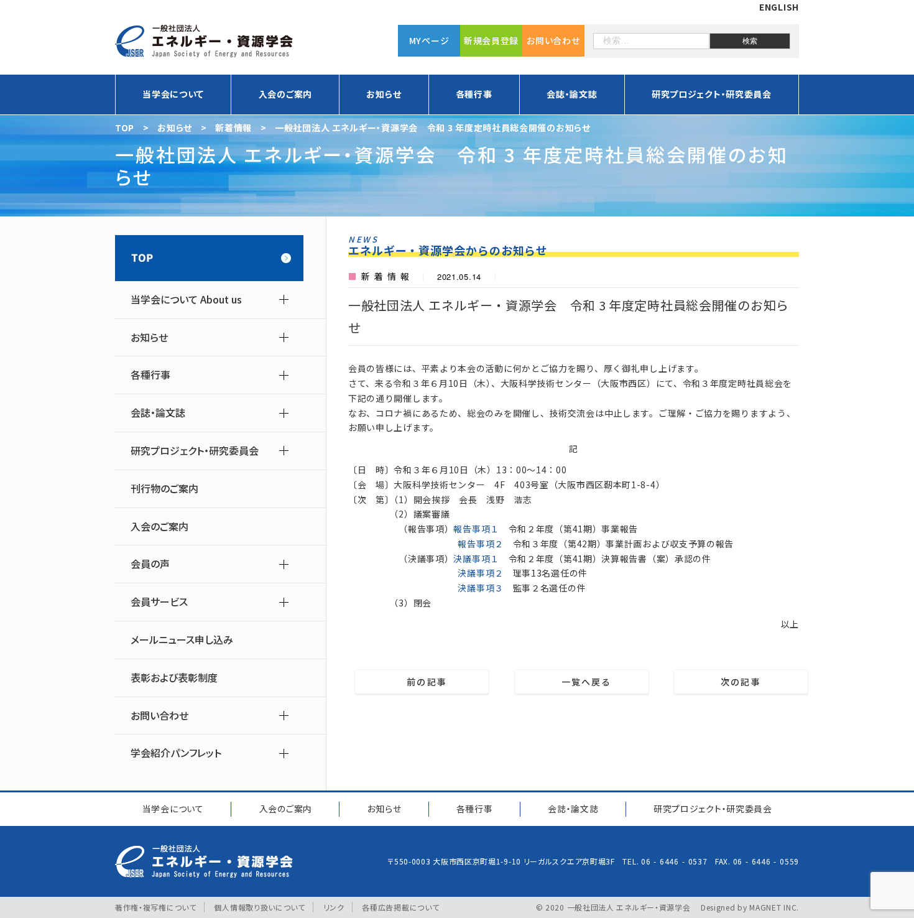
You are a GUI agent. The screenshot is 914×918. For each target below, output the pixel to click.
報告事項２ (481, 543)
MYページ (429, 40)
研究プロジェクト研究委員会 (712, 808)
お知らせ (384, 808)
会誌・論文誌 (573, 808)
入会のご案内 (285, 94)
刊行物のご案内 (164, 488)
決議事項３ (481, 588)
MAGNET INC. (774, 907)
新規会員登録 (491, 40)
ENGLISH (779, 7)
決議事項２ (481, 573)
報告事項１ (476, 528)
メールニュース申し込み (182, 640)
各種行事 (474, 808)
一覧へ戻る (582, 681)
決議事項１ (476, 558)
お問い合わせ (553, 40)
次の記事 (746, 681)
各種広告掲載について (400, 907)
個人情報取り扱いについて (259, 907)
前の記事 (422, 681)
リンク (333, 907)
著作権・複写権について (155, 907)
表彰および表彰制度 (174, 677)
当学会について (173, 808)
